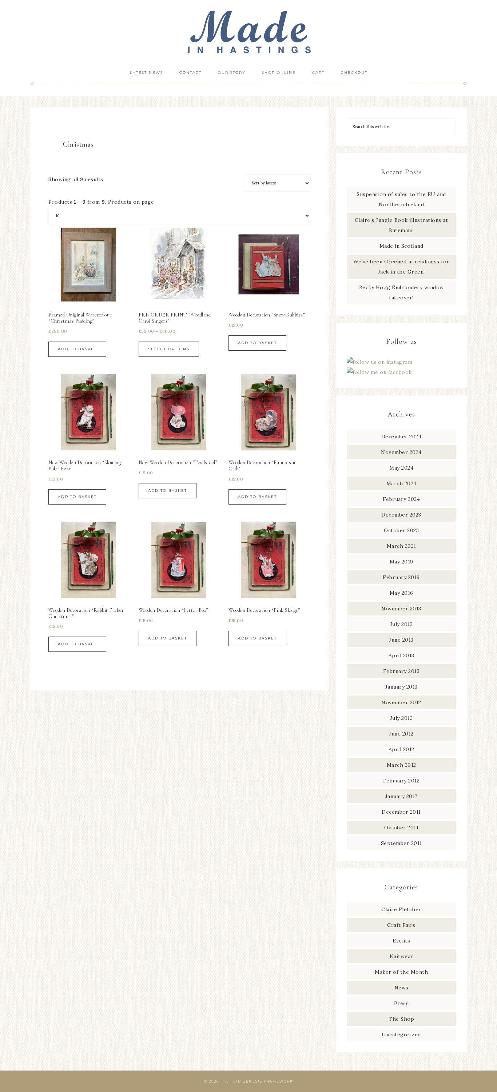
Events (401, 940)
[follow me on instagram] (379, 362)
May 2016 (401, 593)
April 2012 (401, 749)
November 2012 (401, 702)
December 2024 (401, 436)
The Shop (401, 1019)
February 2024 (401, 499)
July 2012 (401, 718)
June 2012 (401, 733)
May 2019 (401, 561)
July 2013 (401, 624)
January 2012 (401, 796)
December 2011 (401, 812)
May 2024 (401, 468)
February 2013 (401, 671)
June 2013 (401, 640)
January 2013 (401, 687)
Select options (169, 349)
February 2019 (401, 577)
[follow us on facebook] (379, 372)
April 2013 (401, 655)
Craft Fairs (401, 925)
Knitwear (401, 956)
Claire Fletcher (401, 909)
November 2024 (401, 452)
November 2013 (401, 608)
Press (401, 1003)
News (401, 987)
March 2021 (401, 546)
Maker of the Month (401, 972)
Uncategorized (401, 1034)
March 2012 (401, 765)
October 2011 (401, 827)
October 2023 (401, 530)
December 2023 (401, 514)
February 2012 (401, 780)
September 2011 (401, 843)
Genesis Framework (268, 1081)
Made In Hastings (248, 32)
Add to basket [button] (77, 349)
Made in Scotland (401, 246)
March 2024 (401, 483)
